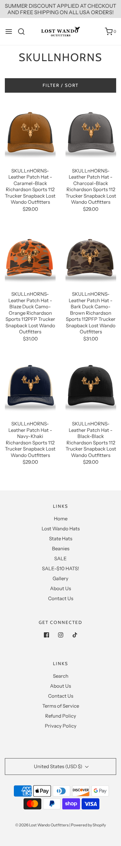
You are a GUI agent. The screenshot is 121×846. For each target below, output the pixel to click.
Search (60, 676)
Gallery (60, 578)
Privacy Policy (60, 726)
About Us (60, 588)
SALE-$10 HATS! (60, 568)
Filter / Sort (60, 85)
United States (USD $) (58, 766)
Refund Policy (60, 716)
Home (60, 519)
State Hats (60, 538)
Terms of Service (60, 706)
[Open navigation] (8, 31)
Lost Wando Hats (61, 528)
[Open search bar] (23, 31)
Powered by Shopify (88, 825)
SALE (60, 558)
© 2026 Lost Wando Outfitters (42, 825)
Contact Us (60, 598)
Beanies (60, 548)
